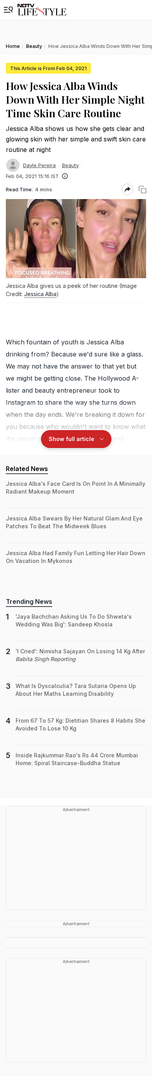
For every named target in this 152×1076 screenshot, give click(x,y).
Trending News (29, 601)
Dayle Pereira (39, 165)
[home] (42, 10)
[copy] (142, 189)
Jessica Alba (40, 294)
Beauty (70, 165)
